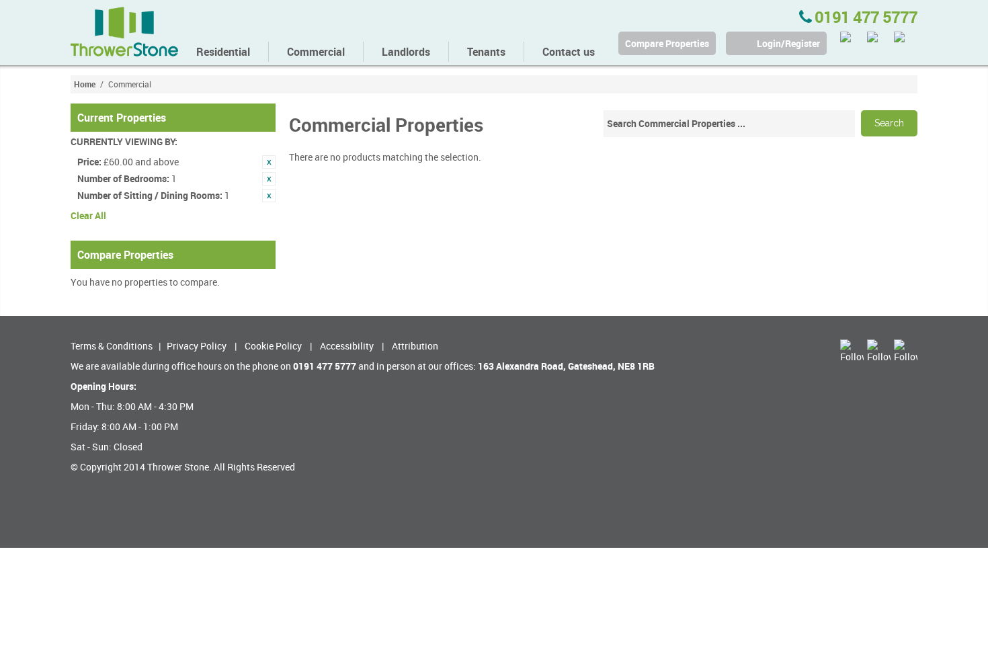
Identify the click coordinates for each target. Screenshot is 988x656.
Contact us (568, 51)
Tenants (486, 51)
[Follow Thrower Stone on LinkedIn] (905, 43)
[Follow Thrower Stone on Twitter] (852, 43)
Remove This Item (269, 162)
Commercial (316, 51)
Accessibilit (344, 345)
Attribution (415, 345)
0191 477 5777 (864, 17)
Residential (223, 51)
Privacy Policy (197, 345)
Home (84, 84)
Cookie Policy (273, 345)
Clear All (88, 215)
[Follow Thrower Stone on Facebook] (879, 43)
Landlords (406, 51)
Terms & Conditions (112, 345)
